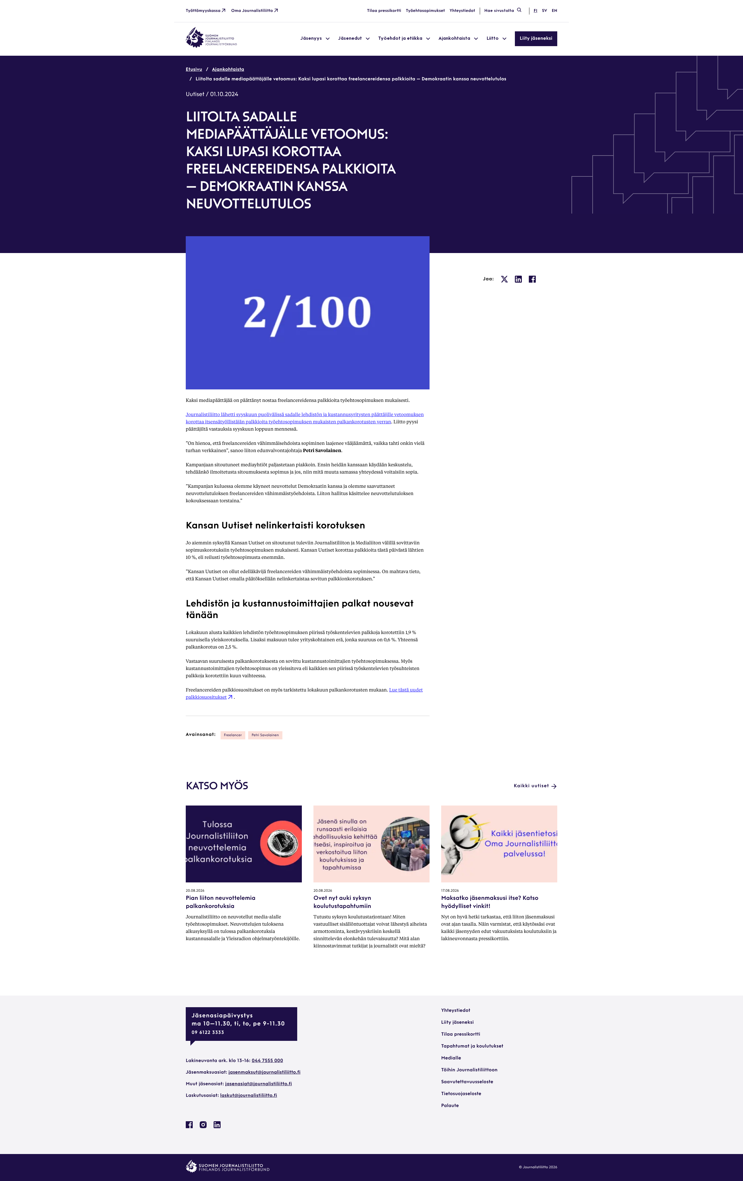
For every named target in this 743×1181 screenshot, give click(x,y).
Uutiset (195, 94)
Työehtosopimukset (425, 11)
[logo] (211, 46)
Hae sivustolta (499, 11)
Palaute (450, 1106)
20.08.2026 (195, 891)
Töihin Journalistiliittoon (469, 1070)
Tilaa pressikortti (384, 11)
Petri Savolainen (265, 735)
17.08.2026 (450, 891)
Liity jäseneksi (536, 38)
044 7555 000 (267, 1061)
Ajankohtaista (228, 69)
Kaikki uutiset (531, 786)
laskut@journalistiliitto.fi (248, 1095)
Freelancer (233, 735)
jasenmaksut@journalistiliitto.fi (264, 1072)
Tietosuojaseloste (461, 1094)
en (554, 11)
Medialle (451, 1058)
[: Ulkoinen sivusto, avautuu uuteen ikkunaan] (504, 279)
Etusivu (194, 69)
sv (544, 11)
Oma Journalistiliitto (252, 11)
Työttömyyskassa (203, 11)
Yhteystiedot (462, 11)
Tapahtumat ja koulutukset (472, 1046)
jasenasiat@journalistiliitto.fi (258, 1084)
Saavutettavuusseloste (467, 1082)
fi (535, 11)
